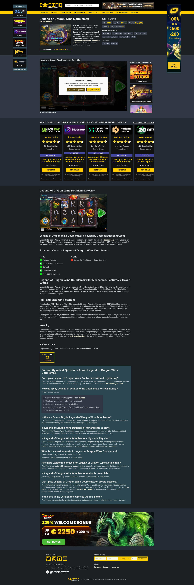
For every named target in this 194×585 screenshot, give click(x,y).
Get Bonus (51, 170)
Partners (97, 567)
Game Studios (93, 12)
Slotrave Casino (74, 137)
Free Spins (107, 33)
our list (82, 398)
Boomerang (46, 21)
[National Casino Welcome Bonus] (128, 5)
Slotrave (20, 36)
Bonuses (44, 12)
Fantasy (114, 43)
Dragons (106, 43)
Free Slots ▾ (66, 12)
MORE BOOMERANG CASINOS (143, 123)
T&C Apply (47, 174)
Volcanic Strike (141, 81)
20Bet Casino (145, 137)
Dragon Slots (20, 46)
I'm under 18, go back (76, 90)
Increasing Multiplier (110, 37)
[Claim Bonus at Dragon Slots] (97, 529)
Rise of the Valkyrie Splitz (141, 101)
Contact (106, 567)
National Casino (121, 137)
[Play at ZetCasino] (174, 72)
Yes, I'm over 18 (93, 90)
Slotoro (20, 25)
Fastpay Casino (50, 137)
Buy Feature (117, 33)
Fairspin (19, 66)
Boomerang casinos (114, 384)
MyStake (20, 15)
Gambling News (122, 12)
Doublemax (128, 33)
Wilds (134, 37)
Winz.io (20, 56)
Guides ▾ (134, 12)
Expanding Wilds (140, 33)
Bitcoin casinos (87, 489)
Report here (52, 112)
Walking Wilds (124, 37)
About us (115, 567)
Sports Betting (107, 12)
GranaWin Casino (98, 137)
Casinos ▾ (54, 12)
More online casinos (19, 69)
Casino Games (79, 12)
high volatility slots (77, 336)
